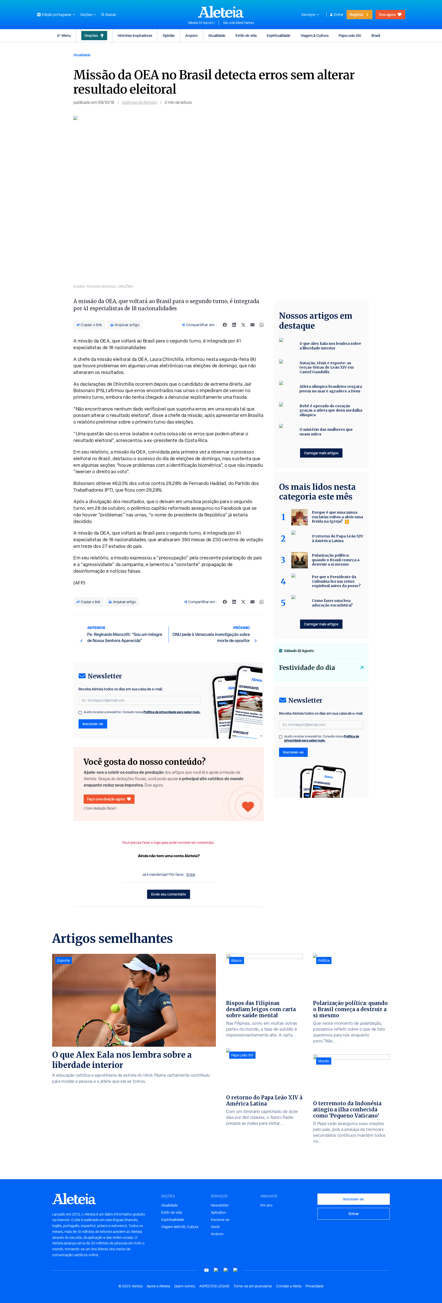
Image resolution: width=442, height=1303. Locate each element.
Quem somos (184, 1286)
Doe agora (387, 14)
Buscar (110, 14)
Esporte (63, 960)
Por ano (266, 1205)
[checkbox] (80, 712)
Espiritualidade (278, 35)
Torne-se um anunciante (253, 1286)
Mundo (323, 1061)
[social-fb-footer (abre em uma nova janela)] (216, 1270)
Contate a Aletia (288, 1286)
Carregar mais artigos (321, 452)
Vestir (215, 1226)
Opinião (169, 35)
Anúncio (217, 1234)
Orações (91, 35)
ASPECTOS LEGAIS (214, 1286)
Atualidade (216, 35)
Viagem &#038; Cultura (179, 1226)
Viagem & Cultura (314, 35)
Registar (356, 14)
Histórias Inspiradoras (135, 35)
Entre (190, 874)
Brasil (375, 35)
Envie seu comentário (168, 894)
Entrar (339, 14)
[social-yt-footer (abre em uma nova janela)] (206, 1270)
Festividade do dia (307, 668)
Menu (66, 35)
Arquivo (191, 35)
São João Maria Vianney (238, 23)
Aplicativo (218, 1212)
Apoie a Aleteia (158, 1286)
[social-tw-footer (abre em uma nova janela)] (226, 1270)
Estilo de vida (246, 35)
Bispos (236, 960)
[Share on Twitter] (243, 325)
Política (323, 960)
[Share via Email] (252, 325)
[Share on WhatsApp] (262, 325)
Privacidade (314, 1286)
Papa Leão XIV (350, 35)
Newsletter (220, 1205)
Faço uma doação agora (106, 799)
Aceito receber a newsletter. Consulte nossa (142, 712)
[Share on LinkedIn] (234, 325)
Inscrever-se (93, 723)
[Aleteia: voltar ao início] (221, 11)
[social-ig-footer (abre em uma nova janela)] (235, 1270)
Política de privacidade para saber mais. (172, 712)
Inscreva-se (220, 1219)
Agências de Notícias (139, 102)
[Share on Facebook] (225, 325)
